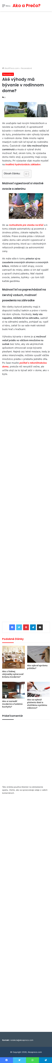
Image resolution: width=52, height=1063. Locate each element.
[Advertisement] (26, 39)
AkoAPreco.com (11, 68)
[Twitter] (19, 627)
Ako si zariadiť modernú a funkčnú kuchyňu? (12, 704)
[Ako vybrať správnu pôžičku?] (38, 654)
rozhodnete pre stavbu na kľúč (26, 224)
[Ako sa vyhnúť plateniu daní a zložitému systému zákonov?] (38, 689)
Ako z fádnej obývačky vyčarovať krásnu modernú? (12, 674)
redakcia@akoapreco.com (21, 1040)
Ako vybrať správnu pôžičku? (37, 667)
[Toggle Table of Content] (25, 173)
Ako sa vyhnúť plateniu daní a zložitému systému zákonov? (37, 703)
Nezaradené (26, 68)
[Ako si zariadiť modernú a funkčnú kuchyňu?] (13, 690)
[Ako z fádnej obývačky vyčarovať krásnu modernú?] (13, 657)
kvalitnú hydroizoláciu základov (22, 164)
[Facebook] (12, 627)
